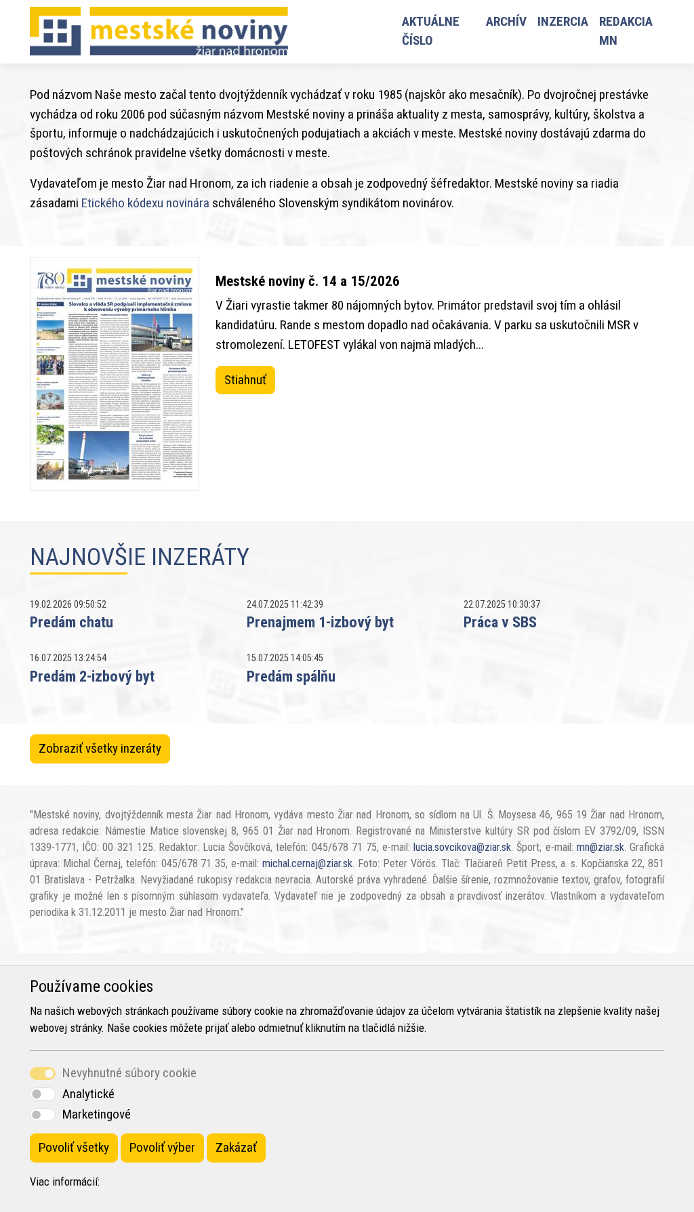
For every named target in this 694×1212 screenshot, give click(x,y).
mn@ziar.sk (600, 847)
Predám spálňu (291, 676)
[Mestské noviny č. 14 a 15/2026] (114, 374)
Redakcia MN (626, 31)
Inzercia (562, 21)
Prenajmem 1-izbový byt (320, 622)
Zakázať (236, 1147)
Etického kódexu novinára (145, 203)
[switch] (43, 1093)
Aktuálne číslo (431, 31)
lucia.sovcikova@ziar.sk (462, 847)
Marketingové (96, 1114)
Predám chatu (71, 622)
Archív (506, 21)
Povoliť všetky (74, 1147)
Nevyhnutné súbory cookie (129, 1073)
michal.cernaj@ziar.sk (307, 863)
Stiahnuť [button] (245, 380)
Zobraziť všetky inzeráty (100, 748)
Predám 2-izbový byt (92, 676)
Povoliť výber (162, 1147)
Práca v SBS (500, 622)
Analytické (88, 1094)
